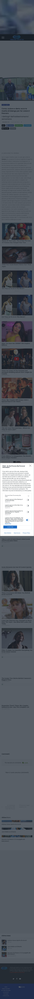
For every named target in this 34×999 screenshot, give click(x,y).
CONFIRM (10, 527)
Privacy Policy (26, 533)
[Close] (30, 466)
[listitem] (17, 496)
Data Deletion (7, 533)
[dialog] (17, 499)
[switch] (27, 500)
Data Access (17, 533)
